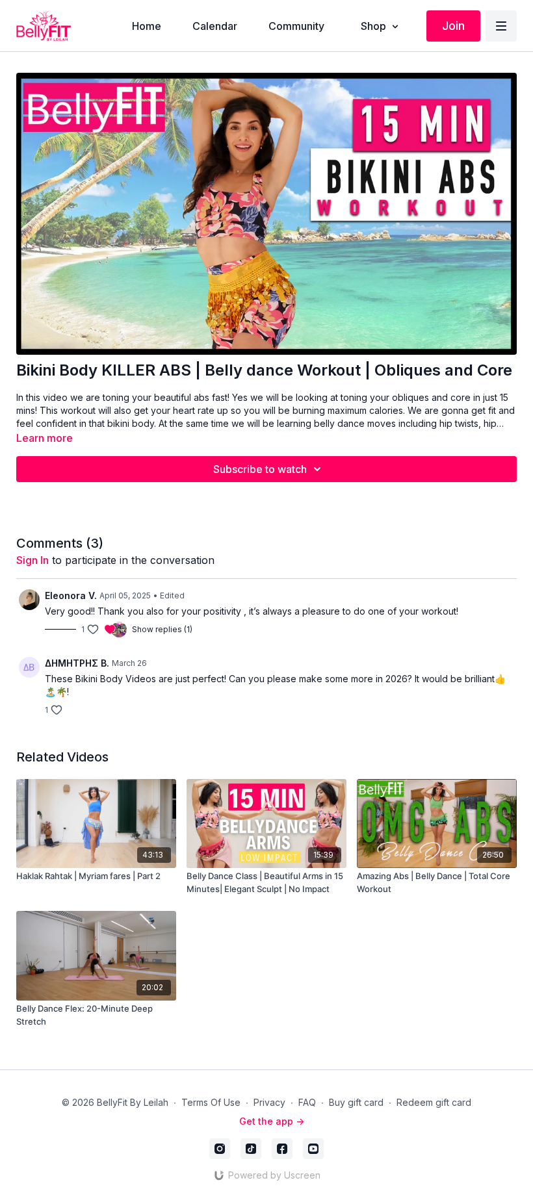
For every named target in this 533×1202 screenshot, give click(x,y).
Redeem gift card (433, 1102)
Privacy (269, 1102)
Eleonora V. (71, 595)
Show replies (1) (162, 629)
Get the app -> (271, 1121)
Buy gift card (356, 1102)
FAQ (307, 1102)
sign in (32, 560)
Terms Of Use (210, 1102)
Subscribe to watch (260, 469)
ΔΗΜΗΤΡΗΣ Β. (77, 663)
